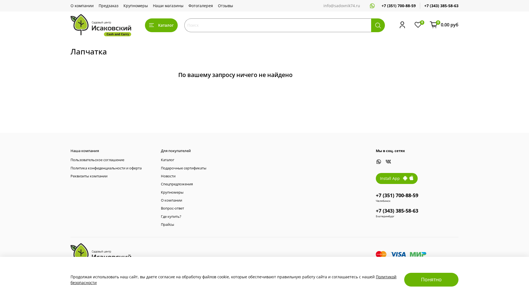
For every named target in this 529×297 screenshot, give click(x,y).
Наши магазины (168, 5)
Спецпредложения (177, 184)
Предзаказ (108, 5)
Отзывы (225, 5)
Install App (391, 178)
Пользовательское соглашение (97, 160)
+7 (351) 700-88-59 (399, 5)
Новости (168, 176)
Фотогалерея (200, 5)
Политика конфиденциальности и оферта (106, 168)
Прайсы (167, 224)
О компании (82, 5)
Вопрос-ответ (172, 208)
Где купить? (171, 216)
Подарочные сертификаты (183, 168)
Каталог (166, 25)
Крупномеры (135, 5)
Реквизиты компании (89, 176)
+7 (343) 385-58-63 (441, 5)
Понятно (431, 279)
